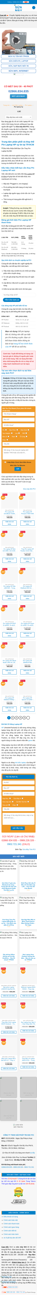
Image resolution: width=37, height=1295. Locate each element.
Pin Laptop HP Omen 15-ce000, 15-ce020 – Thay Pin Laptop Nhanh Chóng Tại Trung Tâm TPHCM (27, 624)
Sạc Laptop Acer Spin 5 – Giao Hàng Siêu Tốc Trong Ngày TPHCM (28, 1023)
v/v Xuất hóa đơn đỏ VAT (12, 1238)
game (30, 740)
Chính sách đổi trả (10, 1231)
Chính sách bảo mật (11, 1220)
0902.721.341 (14, 844)
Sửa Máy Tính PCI (29, 849)
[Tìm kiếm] (33, 7)
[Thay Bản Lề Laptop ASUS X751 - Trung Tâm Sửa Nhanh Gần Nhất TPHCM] (28, 1046)
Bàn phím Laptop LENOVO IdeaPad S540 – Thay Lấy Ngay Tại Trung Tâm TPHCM (8, 988)
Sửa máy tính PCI (29, 489)
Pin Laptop (28, 105)
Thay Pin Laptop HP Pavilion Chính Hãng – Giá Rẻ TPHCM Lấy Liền (27, 550)
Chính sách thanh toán (11, 1223)
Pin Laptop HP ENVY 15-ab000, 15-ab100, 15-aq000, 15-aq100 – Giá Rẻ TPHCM (9, 624)
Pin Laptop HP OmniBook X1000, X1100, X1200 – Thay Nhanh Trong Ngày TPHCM (9, 512)
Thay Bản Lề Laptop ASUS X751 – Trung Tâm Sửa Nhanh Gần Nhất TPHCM (28, 1059)
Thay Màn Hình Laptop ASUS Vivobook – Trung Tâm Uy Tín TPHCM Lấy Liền (8, 1023)
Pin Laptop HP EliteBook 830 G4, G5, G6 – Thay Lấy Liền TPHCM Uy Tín (27, 587)
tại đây (32, 1153)
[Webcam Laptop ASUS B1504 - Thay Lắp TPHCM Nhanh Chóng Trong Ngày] (28, 975)
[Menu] (2, 7)
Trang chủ (6, 105)
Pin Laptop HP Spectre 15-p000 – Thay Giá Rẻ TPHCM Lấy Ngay (27, 699)
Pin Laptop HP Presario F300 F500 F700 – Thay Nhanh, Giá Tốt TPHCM (27, 512)
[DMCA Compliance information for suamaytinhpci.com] (18, 1201)
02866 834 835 (9, 840)
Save (5, 494)
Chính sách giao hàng (11, 1227)
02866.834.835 (6, 1167)
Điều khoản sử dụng (11, 1217)
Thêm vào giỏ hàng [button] (9, 523)
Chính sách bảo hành (11, 1234)
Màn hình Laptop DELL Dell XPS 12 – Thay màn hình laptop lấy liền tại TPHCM (8, 1059)
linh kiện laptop (20, 762)
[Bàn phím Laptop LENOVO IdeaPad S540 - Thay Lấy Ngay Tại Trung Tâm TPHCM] (9, 975)
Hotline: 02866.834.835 (14, 2)
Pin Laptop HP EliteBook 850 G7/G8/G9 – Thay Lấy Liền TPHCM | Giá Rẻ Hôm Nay (27, 661)
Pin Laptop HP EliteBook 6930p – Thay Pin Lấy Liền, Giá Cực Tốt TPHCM (9, 699)
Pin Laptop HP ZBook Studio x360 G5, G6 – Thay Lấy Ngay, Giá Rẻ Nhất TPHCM (9, 661)
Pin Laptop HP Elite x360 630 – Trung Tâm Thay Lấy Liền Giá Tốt (9, 587)
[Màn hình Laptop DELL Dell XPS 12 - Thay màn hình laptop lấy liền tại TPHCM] (9, 1046)
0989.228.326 (27, 840)
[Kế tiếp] (28, 718)
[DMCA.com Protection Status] (18, 1192)
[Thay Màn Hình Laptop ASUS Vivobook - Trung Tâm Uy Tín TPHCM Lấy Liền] (9, 1010)
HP (2, 727)
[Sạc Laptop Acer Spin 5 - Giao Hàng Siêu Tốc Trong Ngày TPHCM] (28, 1010)
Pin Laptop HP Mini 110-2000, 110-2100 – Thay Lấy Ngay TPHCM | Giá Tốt (9, 550)
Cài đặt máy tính (16, 1252)
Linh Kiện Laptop (17, 105)
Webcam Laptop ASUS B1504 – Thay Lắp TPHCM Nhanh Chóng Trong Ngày (28, 988)
